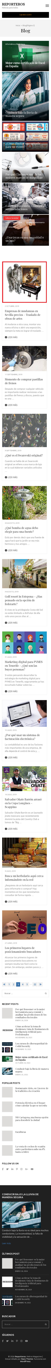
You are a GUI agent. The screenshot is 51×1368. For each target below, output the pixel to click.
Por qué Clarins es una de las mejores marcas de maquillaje (24, 175)
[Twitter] (7, 1169)
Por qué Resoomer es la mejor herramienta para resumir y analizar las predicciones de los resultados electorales (30, 1013)
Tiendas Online (33, 125)
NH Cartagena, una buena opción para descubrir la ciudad (31, 1118)
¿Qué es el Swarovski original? (24, 455)
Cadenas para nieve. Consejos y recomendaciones (25, 207)
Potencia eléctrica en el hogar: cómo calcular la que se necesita (31, 1104)
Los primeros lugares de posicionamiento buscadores (23, 949)
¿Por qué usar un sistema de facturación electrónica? (22, 737)
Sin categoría (10, 227)
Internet (8, 125)
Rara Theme (27, 1359)
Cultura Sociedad (11, 218)
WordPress (25, 1361)
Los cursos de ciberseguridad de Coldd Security (31, 1045)
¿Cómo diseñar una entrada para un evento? (23, 145)
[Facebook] (3, 1169)
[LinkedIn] (12, 1169)
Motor (7, 75)
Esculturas (20, 1131)
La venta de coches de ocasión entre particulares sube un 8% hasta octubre (30, 1149)
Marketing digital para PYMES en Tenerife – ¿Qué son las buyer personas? (24, 665)
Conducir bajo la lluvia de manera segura (21, 114)
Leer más (12, 337)
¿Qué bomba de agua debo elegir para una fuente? (21, 529)
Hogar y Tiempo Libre (13, 222)
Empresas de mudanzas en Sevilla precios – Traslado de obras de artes (22, 314)
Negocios (19, 125)
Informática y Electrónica (15, 44)
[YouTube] (32, 1169)
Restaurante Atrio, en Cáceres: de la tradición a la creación (31, 1089)
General (26, 218)
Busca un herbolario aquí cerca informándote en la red (24, 877)
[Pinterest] (17, 1169)
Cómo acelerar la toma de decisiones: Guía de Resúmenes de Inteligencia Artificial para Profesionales (32, 1030)
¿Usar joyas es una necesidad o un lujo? (25, 238)
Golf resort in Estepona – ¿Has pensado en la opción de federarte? (23, 600)
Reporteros (13, 4)
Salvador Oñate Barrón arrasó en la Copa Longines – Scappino (23, 803)
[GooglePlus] (26, 1169)
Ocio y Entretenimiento (36, 222)
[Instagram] (21, 1169)
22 (35, 984)
